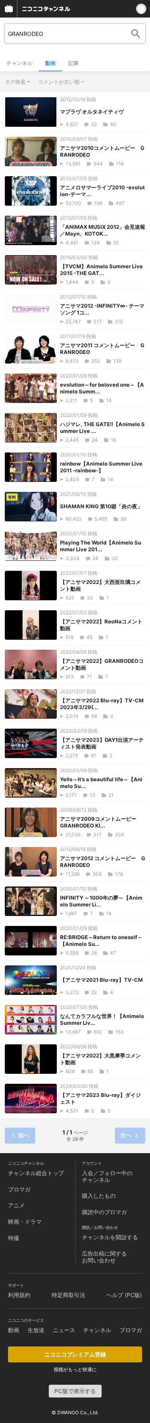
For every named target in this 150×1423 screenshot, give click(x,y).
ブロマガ (19, 1189)
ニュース (64, 1330)
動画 (50, 63)
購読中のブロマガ (104, 1212)
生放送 (36, 1330)
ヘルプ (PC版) (124, 1294)
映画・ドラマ (25, 1221)
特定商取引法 (68, 1294)
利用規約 (19, 1294)
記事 (73, 63)
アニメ (16, 1205)
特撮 (13, 1237)
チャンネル (19, 63)
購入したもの (99, 1195)
